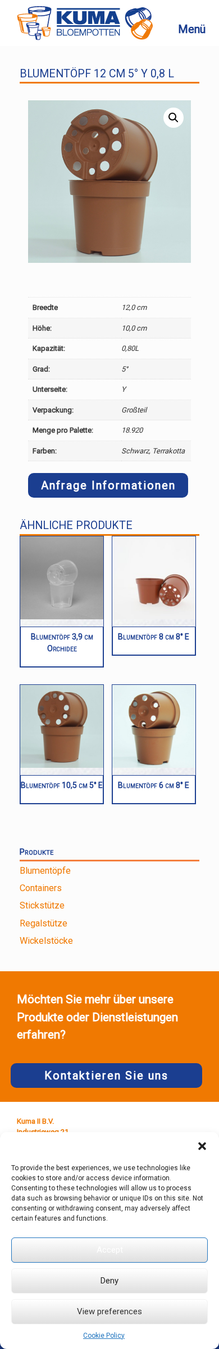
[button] (202, 1146)
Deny (109, 1281)
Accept (110, 1250)
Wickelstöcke (46, 940)
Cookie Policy (104, 1335)
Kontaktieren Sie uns (106, 1075)
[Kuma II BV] (84, 23)
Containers (41, 888)
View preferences (109, 1311)
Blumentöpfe (45, 870)
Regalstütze (43, 923)
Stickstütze (42, 905)
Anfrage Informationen (108, 485)
